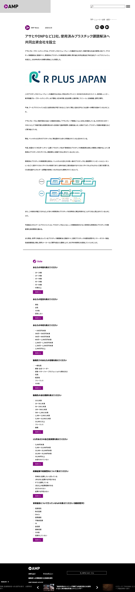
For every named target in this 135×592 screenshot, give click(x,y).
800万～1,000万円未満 (43, 340)
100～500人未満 (41, 409)
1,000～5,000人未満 (42, 415)
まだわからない (40, 488)
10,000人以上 (40, 421)
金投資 (37, 526)
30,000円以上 (40, 456)
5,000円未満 (39, 444)
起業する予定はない (42, 491)
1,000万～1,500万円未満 (44, 343)
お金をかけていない (42, 459)
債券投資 (38, 529)
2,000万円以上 (40, 348)
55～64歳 (38, 285)
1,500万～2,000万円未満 (44, 346)
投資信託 (38, 508)
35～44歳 (38, 279)
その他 (37, 311)
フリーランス (39, 380)
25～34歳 (38, 276)
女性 (36, 308)
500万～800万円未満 (42, 337)
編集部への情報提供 (35, 578)
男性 (36, 305)
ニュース (97, 19)
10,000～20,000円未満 (43, 450)
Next (96, 587)
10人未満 (38, 400)
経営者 (37, 378)
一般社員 (38, 365)
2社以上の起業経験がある (44, 485)
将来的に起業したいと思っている (46, 476)
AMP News (35, 27)
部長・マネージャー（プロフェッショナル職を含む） (51, 372)
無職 (36, 427)
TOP (91, 19)
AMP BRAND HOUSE (35, 582)
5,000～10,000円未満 (43, 447)
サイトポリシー (48, 573)
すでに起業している (41, 482)
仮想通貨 (38, 517)
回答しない (39, 314)
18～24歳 (38, 273)
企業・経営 (106, 19)
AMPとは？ (32, 573)
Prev (38, 587)
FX (36, 523)
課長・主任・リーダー (42, 369)
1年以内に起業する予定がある (45, 479)
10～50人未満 (40, 404)
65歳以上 (38, 288)
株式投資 (38, 511)
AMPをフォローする (88, 573)
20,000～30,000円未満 (43, 453)
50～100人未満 (40, 406)
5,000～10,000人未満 (43, 419)
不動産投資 (39, 520)
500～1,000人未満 (41, 412)
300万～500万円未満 (42, 333)
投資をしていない (41, 535)
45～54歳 (38, 282)
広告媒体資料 (48, 578)
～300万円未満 (40, 331)
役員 (36, 374)
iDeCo (37, 514)
